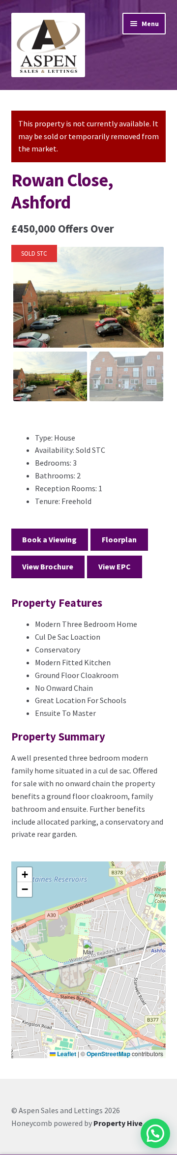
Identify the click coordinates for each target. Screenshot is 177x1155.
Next (150, 306)
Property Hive (118, 1123)
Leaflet (66, 1053)
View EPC (114, 566)
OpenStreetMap (108, 1053)
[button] (89, 950)
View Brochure (47, 566)
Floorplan (119, 539)
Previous (27, 306)
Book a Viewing (49, 539)
